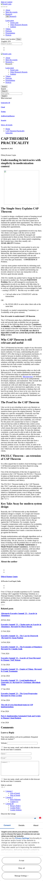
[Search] (2, 6)
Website (4, 743)
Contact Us (14, 802)
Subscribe (9, 133)
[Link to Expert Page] (21, 566)
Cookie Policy (15, 808)
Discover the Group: (8, 814)
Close (18, 39)
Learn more (10, 20)
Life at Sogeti (15, 793)
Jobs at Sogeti (15, 795)
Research (13, 16)
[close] (4, 6)
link (7, 16)
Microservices (28, 377)
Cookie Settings (16, 810)
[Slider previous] (2, 604)
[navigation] (6, 6)
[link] (6, 4)
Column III (10, 804)
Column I (9, 791)
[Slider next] (4, 604)
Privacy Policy (15, 806)
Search (4, 86)
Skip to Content (6, 2)
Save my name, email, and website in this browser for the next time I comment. (20, 748)
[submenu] (13, 62)
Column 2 (9, 797)
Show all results (6, 125)
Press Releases (15, 799)
